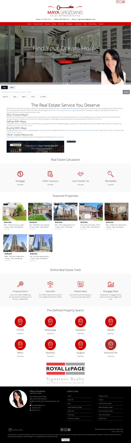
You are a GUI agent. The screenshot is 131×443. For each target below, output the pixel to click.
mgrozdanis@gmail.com (38, 405)
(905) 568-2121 (36, 410)
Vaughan (74, 110)
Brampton (67, 110)
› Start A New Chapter (104, 415)
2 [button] (65, 84)
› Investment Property (73, 418)
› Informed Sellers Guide (105, 403)
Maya (74, 108)
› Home (69, 396)
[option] (65, 55)
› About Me (70, 400)
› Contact (100, 400)
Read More (98, 119)
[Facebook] (117, 1)
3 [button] (67, 84)
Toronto (53, 110)
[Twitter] (120, 1)
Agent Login (120, 429)
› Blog (68, 403)
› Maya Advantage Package (74, 407)
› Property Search (103, 396)
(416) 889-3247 (36, 408)
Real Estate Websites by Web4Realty (105, 429)
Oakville (82, 110)
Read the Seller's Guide (25, 126)
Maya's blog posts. (58, 137)
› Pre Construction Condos (105, 411)
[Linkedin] (123, 1)
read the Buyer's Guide (14, 132)
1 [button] (63, 84)
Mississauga (60, 110)
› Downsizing (70, 415)
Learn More (65, 62)
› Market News (102, 418)
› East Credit (70, 411)
